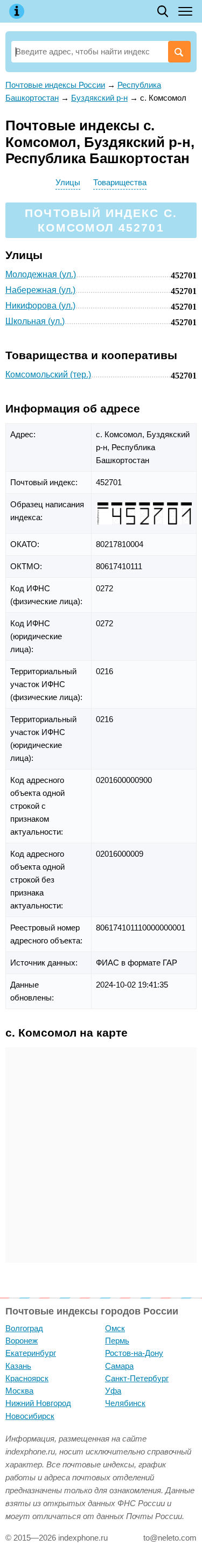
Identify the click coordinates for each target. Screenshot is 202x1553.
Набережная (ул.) (40, 290)
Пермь (117, 1340)
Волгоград (24, 1328)
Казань (18, 1365)
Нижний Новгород (38, 1403)
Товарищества (120, 182)
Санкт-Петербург (137, 1378)
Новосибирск (29, 1416)
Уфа (113, 1390)
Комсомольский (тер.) (48, 374)
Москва (19, 1390)
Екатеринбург (30, 1353)
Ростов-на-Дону (134, 1353)
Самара (119, 1365)
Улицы (67, 182)
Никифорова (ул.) (40, 305)
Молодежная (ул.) (40, 274)
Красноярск (26, 1378)
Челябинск (125, 1403)
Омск (115, 1328)
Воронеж (21, 1340)
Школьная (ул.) (35, 321)
